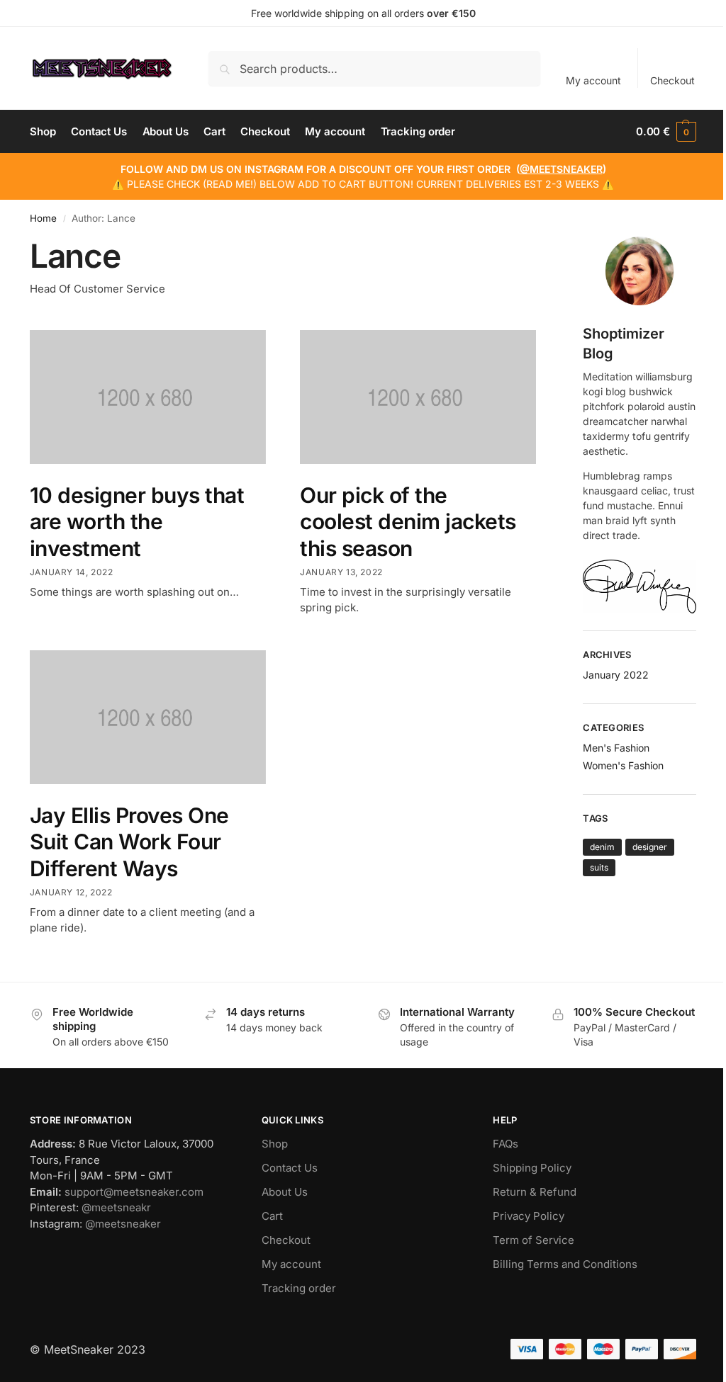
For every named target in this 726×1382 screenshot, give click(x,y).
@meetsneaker (123, 1223)
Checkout (672, 80)
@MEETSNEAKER (561, 169)
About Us (285, 1192)
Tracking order (299, 1288)
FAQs (505, 1143)
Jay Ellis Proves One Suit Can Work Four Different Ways (129, 842)
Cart (272, 1216)
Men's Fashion (616, 748)
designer (649, 847)
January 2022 (616, 675)
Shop (275, 1143)
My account (593, 80)
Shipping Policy (532, 1167)
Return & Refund (534, 1192)
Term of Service (533, 1240)
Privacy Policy (528, 1216)
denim (602, 847)
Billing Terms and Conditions (565, 1264)
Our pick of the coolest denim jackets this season (408, 521)
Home (43, 218)
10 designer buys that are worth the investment (137, 521)
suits (599, 867)
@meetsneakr (116, 1207)
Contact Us (290, 1167)
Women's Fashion (623, 765)
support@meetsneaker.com (134, 1192)
